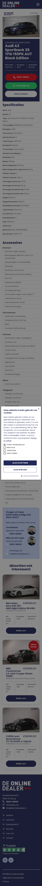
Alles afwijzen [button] (20, 470)
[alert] (21, 443)
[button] (21, 476)
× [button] (38, 409)
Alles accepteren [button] (20, 463)
